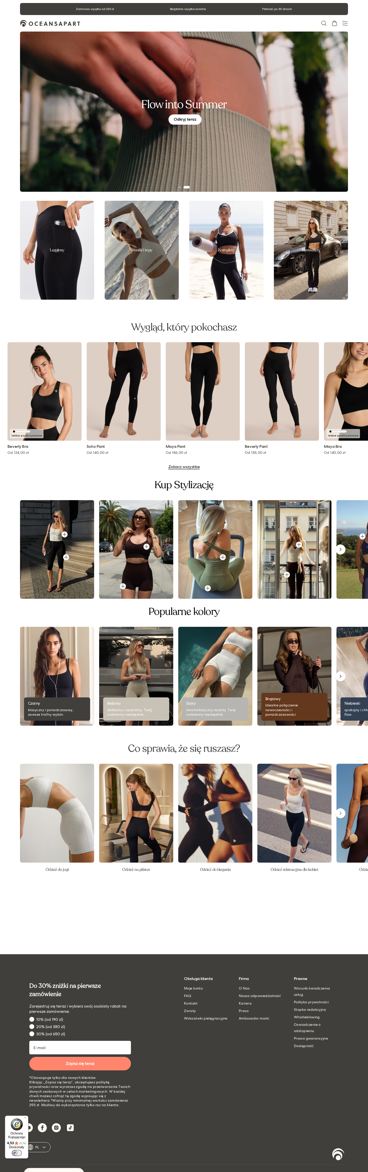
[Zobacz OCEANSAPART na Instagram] (56, 1127)
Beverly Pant (167, 447)
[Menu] (25, 1119)
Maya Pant (87, 447)
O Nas (244, 988)
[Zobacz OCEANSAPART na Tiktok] (70, 1127)
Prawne (300, 979)
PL (37, 1147)
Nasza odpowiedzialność (260, 996)
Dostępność (304, 1046)
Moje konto (193, 988)
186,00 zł (87, 452)
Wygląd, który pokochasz (184, 327)
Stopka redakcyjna (310, 1009)
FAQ (187, 996)
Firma (244, 979)
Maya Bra (244, 447)
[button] (324, 23)
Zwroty (190, 1011)
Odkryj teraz (185, 119)
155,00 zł (166, 452)
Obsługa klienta (198, 979)
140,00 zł (246, 452)
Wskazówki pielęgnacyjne (206, 1018)
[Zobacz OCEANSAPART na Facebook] (42, 1127)
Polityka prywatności (311, 1002)
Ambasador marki (254, 1018)
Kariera (245, 1003)
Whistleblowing (307, 1017)
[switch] (17, 1153)
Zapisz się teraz (80, 1063)
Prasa (244, 1011)
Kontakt (191, 1003)
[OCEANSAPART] (50, 23)
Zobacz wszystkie (184, 467)
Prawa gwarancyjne (311, 1038)
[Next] (340, 549)
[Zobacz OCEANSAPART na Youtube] (28, 1127)
